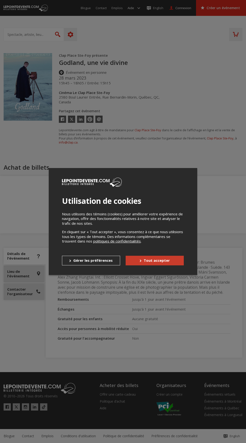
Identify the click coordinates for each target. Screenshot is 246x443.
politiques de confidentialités (117, 241)
